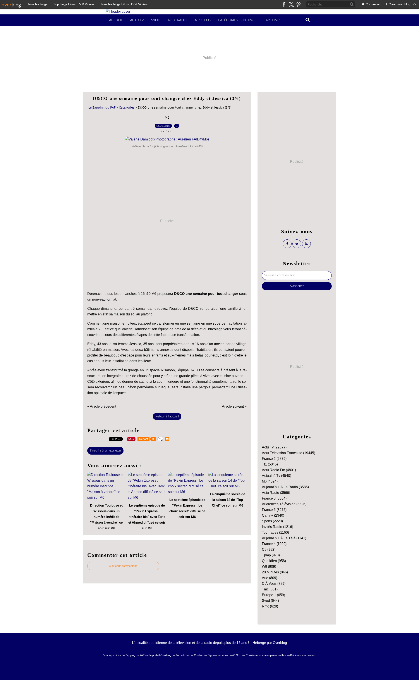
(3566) (276, 493)
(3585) (285, 487)
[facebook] (284, 4)
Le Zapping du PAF (101, 107)
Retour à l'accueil (167, 416)
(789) (273, 583)
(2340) (273, 515)
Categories (126, 107)
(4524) (270, 481)
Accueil (116, 20)
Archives (273, 20)
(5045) (270, 464)
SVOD (155, 20)
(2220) (272, 521)
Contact (198, 655)
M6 (167, 117)
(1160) (275, 532)
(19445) (288, 453)
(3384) (274, 498)
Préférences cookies (302, 655)
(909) (269, 566)
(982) (268, 549)
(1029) (274, 544)
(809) (269, 578)
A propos (203, 20)
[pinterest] (298, 4)
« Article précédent (101, 406)
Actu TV (137, 20)
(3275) (274, 510)
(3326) (284, 504)
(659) (273, 595)
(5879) (274, 458)
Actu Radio (177, 20)
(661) (270, 589)
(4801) (279, 470)
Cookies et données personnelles (266, 655)
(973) (271, 555)
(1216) (277, 527)
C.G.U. (237, 655)
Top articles (182, 655)
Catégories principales (238, 20)
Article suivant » (234, 406)
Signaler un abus (218, 655)
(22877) (274, 447)
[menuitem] (116, 20)
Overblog (280, 643)
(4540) (276, 476)
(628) (270, 606)
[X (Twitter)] (291, 4)
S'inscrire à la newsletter (105, 450)
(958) (274, 561)
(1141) (284, 538)
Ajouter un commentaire (123, 566)
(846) (275, 572)
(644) (270, 600)
